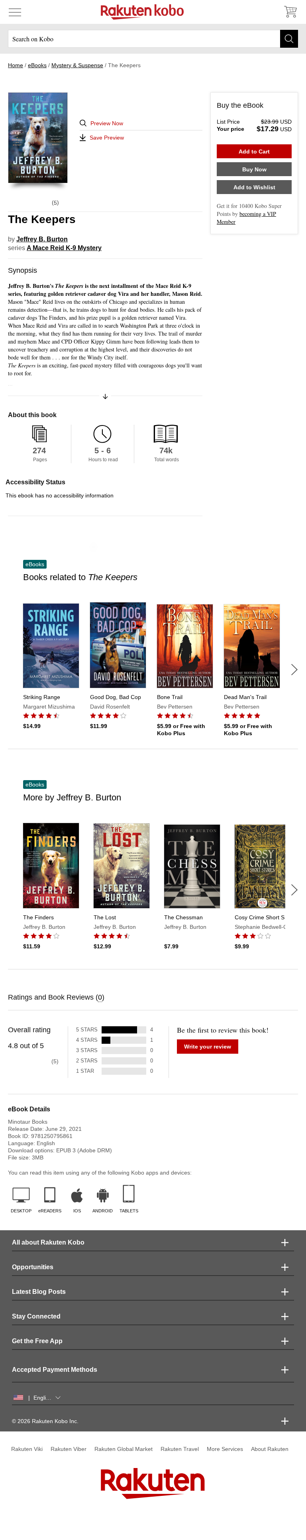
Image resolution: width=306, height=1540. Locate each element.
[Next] (294, 670)
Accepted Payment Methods (54, 1369)
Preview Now (106, 123)
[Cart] (290, 12)
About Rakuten (269, 1449)
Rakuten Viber (68, 1449)
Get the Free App (37, 1341)
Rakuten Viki (27, 1449)
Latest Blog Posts (39, 1291)
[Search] (289, 39)
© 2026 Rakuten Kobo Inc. (45, 1421)
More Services (225, 1449)
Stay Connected (36, 1316)
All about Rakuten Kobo (48, 1242)
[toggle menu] (15, 12)
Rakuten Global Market (123, 1449)
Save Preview (107, 137)
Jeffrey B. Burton (42, 239)
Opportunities (32, 1267)
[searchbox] (153, 39)
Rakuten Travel (180, 1449)
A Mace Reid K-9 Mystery (64, 248)
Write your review (207, 1046)
